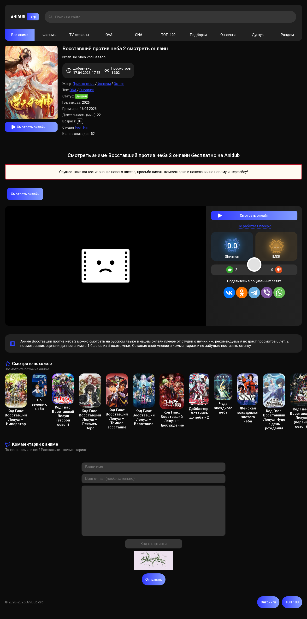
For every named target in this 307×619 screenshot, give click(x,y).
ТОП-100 (168, 35)
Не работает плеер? (254, 226)
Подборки (198, 35)
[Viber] (266, 292)
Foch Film (82, 127)
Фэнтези (104, 84)
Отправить (153, 579)
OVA (109, 35)
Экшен (119, 84)
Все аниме (19, 35)
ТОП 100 (292, 602)
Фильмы (49, 35)
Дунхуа (258, 35)
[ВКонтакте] (229, 292)
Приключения (83, 84)
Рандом (287, 35)
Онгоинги (228, 35)
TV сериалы (79, 35)
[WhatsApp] (279, 292)
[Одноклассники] (242, 292)
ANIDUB (23, 17)
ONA (138, 35)
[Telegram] (254, 292)
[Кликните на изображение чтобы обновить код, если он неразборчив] (153, 561)
